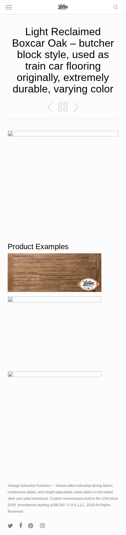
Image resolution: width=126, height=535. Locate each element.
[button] (8, 7)
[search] (114, 7)
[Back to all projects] (63, 107)
